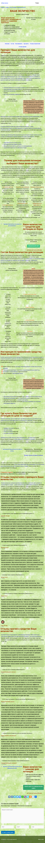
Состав (12, 43)
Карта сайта (41, 839)
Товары (37, 3)
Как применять (18, 43)
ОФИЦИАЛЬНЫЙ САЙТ (33, 245)
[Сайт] (37, 827)
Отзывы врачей (22, 46)
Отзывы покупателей (35, 43)
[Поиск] (42, 3)
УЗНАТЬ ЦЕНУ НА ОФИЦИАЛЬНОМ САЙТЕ (33, 787)
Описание (7, 43)
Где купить (26, 43)
